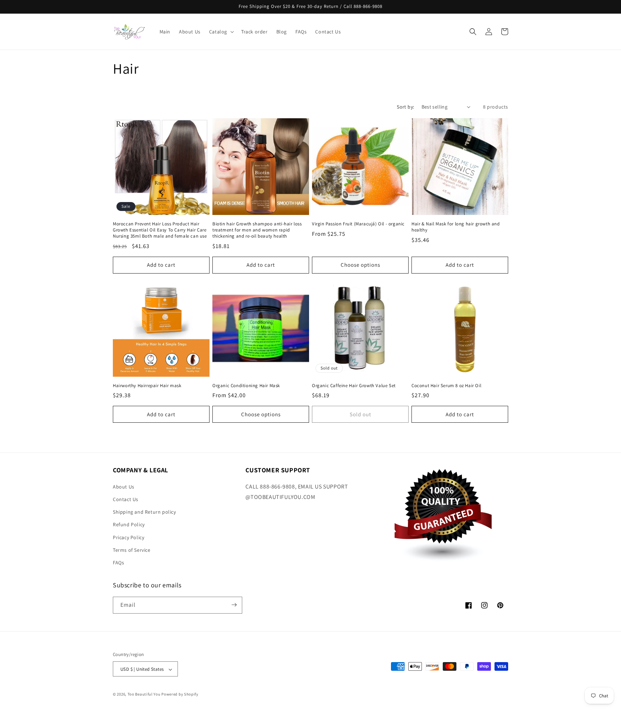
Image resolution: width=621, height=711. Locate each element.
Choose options (360, 264)
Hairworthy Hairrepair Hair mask (147, 386)
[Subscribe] (234, 604)
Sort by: (405, 107)
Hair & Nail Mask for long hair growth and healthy (455, 227)
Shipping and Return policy (144, 511)
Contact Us (125, 499)
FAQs (118, 562)
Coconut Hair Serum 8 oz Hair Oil (446, 386)
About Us (123, 486)
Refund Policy (129, 524)
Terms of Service (132, 549)
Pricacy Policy (128, 537)
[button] (221, 31)
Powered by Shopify (179, 694)
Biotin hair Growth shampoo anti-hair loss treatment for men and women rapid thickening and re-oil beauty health (257, 230)
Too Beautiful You (144, 694)
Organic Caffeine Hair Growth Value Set (354, 386)
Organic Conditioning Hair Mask (246, 386)
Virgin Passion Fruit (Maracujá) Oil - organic (358, 224)
